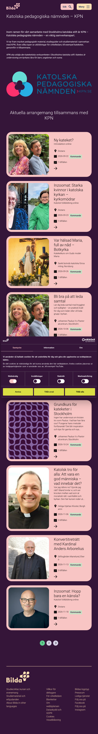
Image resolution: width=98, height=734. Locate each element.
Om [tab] (81, 348)
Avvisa (18, 392)
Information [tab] (49, 348)
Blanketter (51, 699)
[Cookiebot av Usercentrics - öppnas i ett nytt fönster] (84, 340)
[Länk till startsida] (17, 677)
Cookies (50, 716)
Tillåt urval (49, 392)
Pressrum (80, 692)
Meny (81, 6)
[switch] (37, 381)
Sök (64, 6)
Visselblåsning (53, 719)
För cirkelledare (54, 696)
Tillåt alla (80, 392)
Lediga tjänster (82, 696)
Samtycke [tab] (17, 348)
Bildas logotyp (82, 689)
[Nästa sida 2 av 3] (55, 643)
